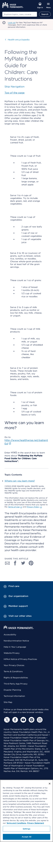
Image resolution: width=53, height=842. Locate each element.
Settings (26, 829)
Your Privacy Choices (14, 665)
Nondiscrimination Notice (16, 641)
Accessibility (10, 634)
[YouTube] (23, 720)
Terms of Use (14, 507)
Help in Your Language (15, 647)
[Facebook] (15, 720)
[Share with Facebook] (15, 563)
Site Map (8, 702)
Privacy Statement (35, 823)
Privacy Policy (33, 507)
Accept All (26, 837)
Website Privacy (12, 653)
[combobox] (19, 14)
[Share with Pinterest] (31, 563)
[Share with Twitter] (23, 563)
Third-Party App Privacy (15, 684)
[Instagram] (39, 720)
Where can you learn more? (20, 481)
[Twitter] (6, 720)
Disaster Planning (12, 690)
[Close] (49, 784)
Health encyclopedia (17, 39)
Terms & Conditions (13, 671)
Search (44, 14)
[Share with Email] (7, 563)
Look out (12, 23)
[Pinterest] (31, 720)
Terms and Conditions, (16, 823)
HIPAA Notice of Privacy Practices (20, 659)
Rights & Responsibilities (16, 677)
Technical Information (14, 696)
